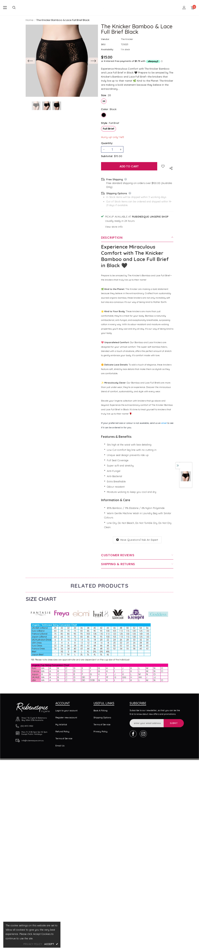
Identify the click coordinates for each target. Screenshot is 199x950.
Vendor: (105, 39)
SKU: (103, 44)
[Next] (93, 61)
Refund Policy (62, 731)
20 (103, 101)
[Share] (170, 168)
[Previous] (30, 61)
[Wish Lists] (163, 166)
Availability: (107, 49)
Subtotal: (107, 156)
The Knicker (127, 39)
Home (29, 20)
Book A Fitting (100, 710)
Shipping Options (102, 717)
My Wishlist (61, 724)
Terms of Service (63, 738)
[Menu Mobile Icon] (5, 8)
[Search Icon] (17, 7)
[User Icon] (184, 7)
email (164, 422)
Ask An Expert (150, 539)
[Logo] (100, 7)
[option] (62, 61)
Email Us (59, 745)
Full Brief (108, 128)
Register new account (66, 717)
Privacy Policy (100, 731)
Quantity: (107, 143)
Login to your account (66, 710)
